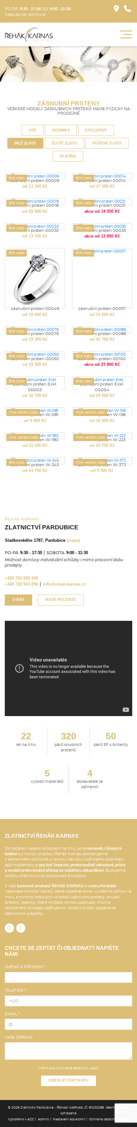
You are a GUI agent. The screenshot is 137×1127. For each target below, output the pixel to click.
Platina (68, 156)
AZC (30, 1119)
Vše (33, 130)
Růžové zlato (106, 143)
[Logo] (29, 34)
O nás (18, 599)
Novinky (61, 130)
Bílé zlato (25, 143)
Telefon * (15, 990)
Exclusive (96, 130)
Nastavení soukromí (69, 1119)
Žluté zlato (64, 143)
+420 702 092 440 (21, 578)
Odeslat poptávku (68, 1080)
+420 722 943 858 (21, 584)
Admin (43, 1119)
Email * (12, 1014)
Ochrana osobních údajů (109, 1119)
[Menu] (126, 34)
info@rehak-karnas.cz (64, 584)
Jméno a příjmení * (25, 967)
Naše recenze (61, 599)
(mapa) (73, 540)
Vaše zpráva (18, 1037)
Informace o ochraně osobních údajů (69, 1068)
